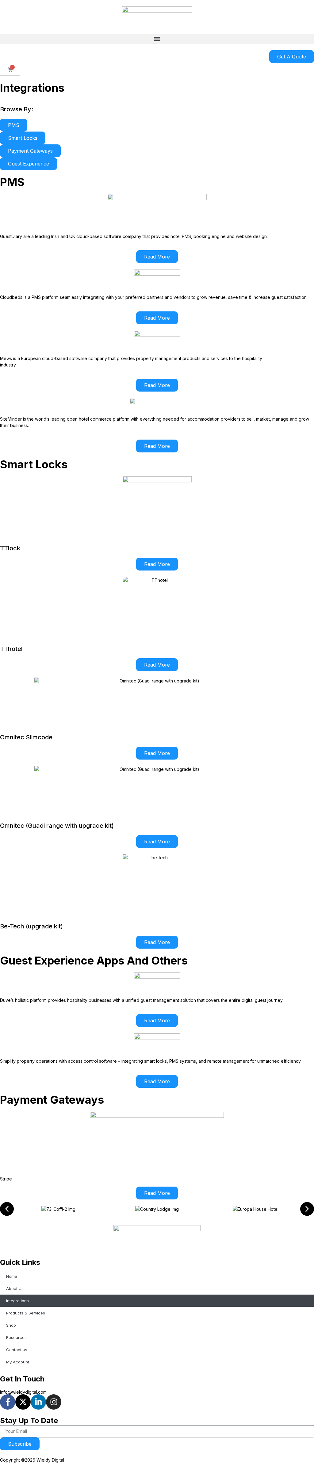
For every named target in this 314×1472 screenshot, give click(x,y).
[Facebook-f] (7, 1402)
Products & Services (25, 1312)
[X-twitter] (23, 1402)
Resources (16, 1337)
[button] (157, 39)
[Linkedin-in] (38, 1402)
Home (11, 1276)
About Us (15, 1288)
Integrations (17, 1300)
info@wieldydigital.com (23, 1392)
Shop (11, 1325)
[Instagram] (53, 1402)
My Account (17, 1361)
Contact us (16, 1349)
